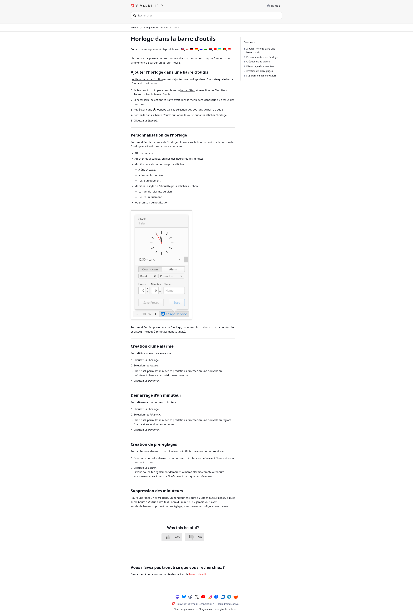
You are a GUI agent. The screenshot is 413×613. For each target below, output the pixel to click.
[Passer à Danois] (229, 49)
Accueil (134, 27)
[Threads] (190, 596)
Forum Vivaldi (197, 574)
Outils (176, 27)
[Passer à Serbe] (210, 49)
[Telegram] (229, 596)
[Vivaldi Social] (177, 596)
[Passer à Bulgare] (205, 49)
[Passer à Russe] (201, 49)
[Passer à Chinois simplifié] (215, 49)
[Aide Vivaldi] (147, 5)
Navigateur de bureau (156, 27)
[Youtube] (203, 596)
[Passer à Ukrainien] (219, 49)
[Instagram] (210, 596)
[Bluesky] (184, 596)
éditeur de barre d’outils (147, 79)
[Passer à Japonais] (187, 49)
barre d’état (187, 90)
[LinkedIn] (223, 596)
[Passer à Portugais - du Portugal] (224, 49)
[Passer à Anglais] (182, 49)
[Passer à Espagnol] (196, 49)
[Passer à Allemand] (191, 49)
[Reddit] (235, 596)
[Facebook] (216, 596)
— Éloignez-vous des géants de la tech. (206, 609)
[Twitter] (197, 596)
